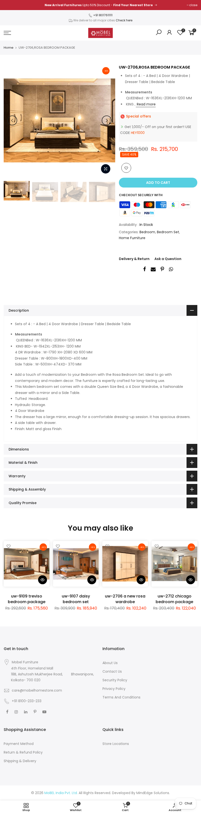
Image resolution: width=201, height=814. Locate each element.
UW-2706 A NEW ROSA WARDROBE (125, 599)
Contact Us (112, 671)
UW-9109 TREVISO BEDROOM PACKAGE (26, 599)
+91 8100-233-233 (26, 700)
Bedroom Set (168, 232)
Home (8, 47)
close (193, 5)
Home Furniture (132, 237)
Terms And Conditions (121, 697)
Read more (146, 104)
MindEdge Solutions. (153, 792)
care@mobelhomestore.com (37, 690)
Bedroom (147, 232)
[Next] (107, 120)
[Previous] (12, 120)
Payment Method (19, 743)
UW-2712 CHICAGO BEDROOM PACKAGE (174, 599)
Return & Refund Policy (23, 752)
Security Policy (114, 680)
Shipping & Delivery (20, 760)
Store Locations (115, 743)
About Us (110, 662)
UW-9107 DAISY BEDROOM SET (76, 599)
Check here (124, 20)
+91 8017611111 (102, 15)
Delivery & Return (134, 258)
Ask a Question (167, 258)
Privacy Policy (114, 688)
